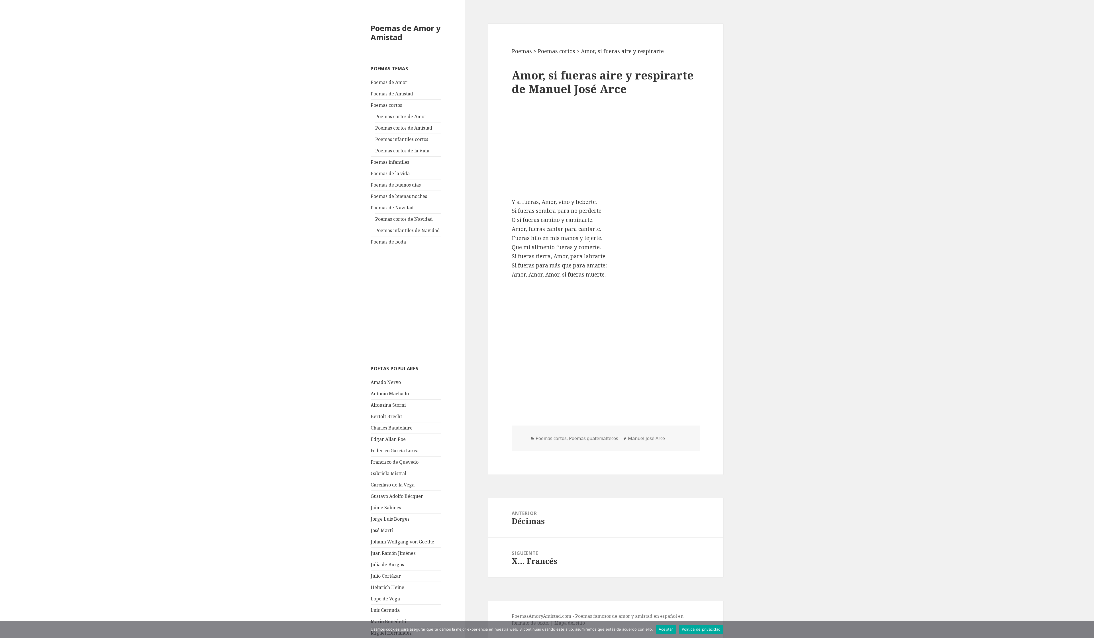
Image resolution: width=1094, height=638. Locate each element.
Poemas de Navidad (392, 208)
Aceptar (666, 629)
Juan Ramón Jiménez (393, 553)
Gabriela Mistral (388, 473)
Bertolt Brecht (386, 416)
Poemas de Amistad (392, 94)
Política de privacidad (701, 629)
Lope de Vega (385, 599)
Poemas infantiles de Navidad (407, 230)
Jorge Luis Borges (390, 519)
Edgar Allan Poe (388, 439)
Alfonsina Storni (388, 405)
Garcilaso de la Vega (393, 485)
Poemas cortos (386, 105)
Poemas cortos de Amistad (403, 128)
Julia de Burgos (387, 564)
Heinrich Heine (387, 587)
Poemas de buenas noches (399, 196)
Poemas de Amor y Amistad (405, 32)
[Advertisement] (413, 304)
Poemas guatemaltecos (593, 438)
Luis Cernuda (385, 610)
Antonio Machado (390, 393)
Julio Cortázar (386, 576)
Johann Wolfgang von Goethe (402, 542)
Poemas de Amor (389, 82)
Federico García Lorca (395, 450)
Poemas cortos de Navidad (404, 219)
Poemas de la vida (390, 173)
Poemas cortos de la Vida (402, 151)
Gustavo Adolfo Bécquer (397, 496)
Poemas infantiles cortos (401, 139)
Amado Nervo (386, 382)
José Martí (382, 530)
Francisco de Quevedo (395, 462)
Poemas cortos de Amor (400, 116)
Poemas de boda (388, 242)
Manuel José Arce (646, 438)
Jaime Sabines (386, 507)
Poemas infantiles (390, 162)
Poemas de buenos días (396, 185)
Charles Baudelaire (392, 428)
